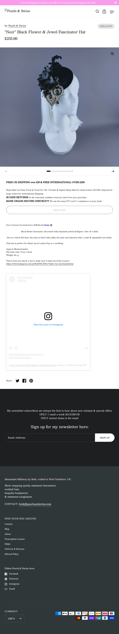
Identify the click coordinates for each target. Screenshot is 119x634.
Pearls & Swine (17, 25)
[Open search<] (97, 11)
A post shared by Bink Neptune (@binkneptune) (32, 365)
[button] (113, 171)
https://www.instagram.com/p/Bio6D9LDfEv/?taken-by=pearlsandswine (40, 263)
